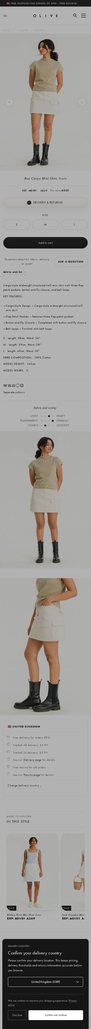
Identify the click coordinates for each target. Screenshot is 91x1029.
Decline (17, 1015)
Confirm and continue (55, 1015)
